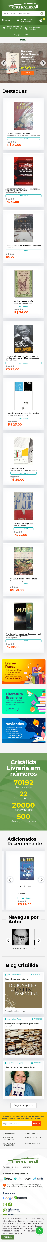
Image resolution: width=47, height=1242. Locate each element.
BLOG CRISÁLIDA (32, 1143)
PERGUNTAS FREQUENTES (8, 1138)
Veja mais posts (23, 1105)
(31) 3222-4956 (21, 34)
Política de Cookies (29, 1231)
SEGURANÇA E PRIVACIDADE (9, 1144)
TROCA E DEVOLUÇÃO (34, 1138)
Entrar (8, 20)
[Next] (43, 63)
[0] (41, 20)
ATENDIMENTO (31, 1133)
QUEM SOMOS (9, 1133)
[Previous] (4, 63)
